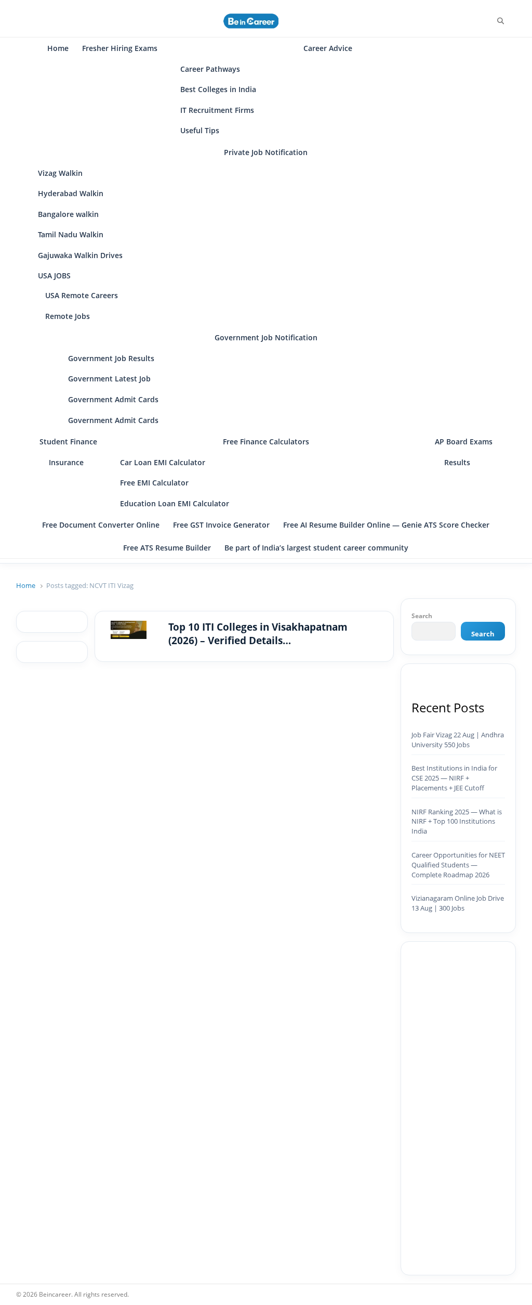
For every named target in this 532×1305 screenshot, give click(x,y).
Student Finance (68, 441)
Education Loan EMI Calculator (174, 503)
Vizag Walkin (60, 173)
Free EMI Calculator (154, 483)
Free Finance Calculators (266, 441)
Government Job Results (111, 358)
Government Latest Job (109, 378)
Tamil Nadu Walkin (70, 234)
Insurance (66, 462)
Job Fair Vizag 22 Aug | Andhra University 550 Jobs (457, 739)
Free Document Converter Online (100, 525)
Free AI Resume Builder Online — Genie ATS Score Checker (386, 525)
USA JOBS (54, 275)
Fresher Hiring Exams (119, 48)
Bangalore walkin (68, 214)
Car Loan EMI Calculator (162, 462)
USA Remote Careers (81, 295)
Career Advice (327, 48)
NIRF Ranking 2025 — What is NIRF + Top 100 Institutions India (456, 821)
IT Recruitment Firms (217, 110)
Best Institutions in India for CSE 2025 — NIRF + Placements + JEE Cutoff (454, 777)
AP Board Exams (464, 441)
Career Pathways (210, 69)
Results (457, 462)
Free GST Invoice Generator (221, 525)
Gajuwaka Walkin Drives (80, 255)
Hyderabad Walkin (70, 193)
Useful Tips (199, 130)
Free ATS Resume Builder (167, 548)
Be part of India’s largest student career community (316, 548)
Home (58, 48)
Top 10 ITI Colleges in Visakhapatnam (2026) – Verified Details (258, 634)
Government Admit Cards (113, 399)
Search (421, 615)
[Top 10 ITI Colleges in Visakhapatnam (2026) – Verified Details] (129, 627)
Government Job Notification (266, 337)
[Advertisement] (458, 1108)
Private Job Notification (266, 152)
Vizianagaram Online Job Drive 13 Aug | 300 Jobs (457, 903)
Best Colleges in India (218, 89)
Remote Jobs (67, 316)
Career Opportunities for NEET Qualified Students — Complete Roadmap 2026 (458, 864)
